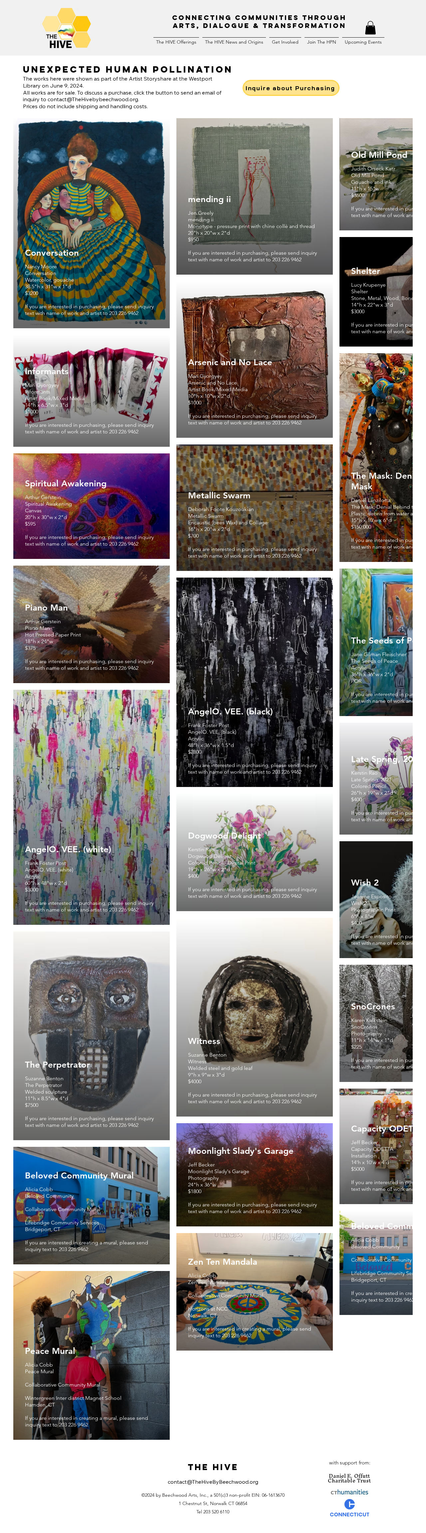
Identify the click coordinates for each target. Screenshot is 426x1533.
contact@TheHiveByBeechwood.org (213, 1481)
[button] (370, 28)
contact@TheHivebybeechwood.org (93, 99)
